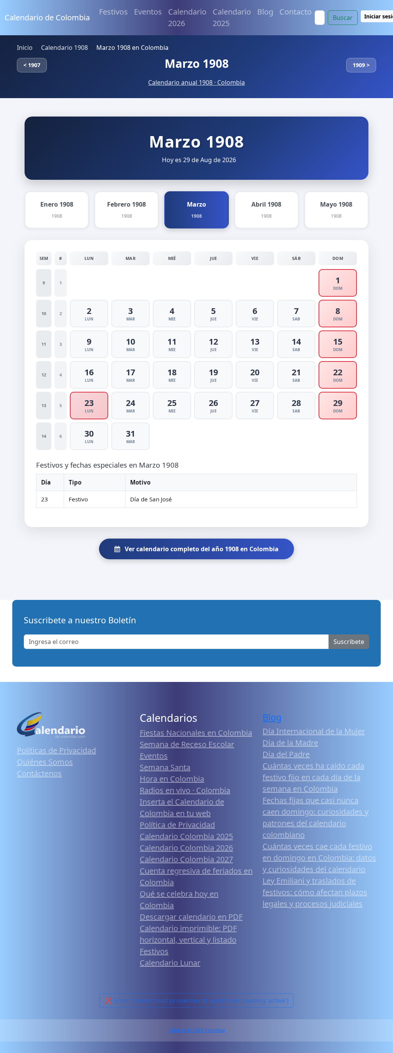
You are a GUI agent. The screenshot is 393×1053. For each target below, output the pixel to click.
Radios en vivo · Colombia (185, 790)
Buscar (343, 17)
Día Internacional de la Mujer (314, 731)
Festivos (113, 12)
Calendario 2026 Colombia (196, 1030)
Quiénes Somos (45, 762)
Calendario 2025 (232, 17)
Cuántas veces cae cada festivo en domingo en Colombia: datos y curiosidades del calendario (319, 857)
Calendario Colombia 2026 (186, 848)
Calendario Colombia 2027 (186, 859)
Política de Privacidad (177, 825)
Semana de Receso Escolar (187, 744)
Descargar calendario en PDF (191, 917)
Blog (265, 12)
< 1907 (31, 65)
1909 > (361, 65)
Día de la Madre (290, 743)
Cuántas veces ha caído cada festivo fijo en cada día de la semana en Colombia (313, 777)
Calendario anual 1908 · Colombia (196, 82)
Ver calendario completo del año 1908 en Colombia (201, 549)
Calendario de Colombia (47, 17)
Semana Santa (165, 767)
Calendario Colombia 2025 (186, 836)
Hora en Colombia (172, 779)
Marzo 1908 (197, 63)
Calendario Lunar (170, 963)
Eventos (148, 12)
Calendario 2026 (187, 17)
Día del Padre (286, 754)
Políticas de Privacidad (56, 750)
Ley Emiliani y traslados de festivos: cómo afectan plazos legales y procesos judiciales (315, 892)
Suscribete (349, 641)
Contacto (295, 12)
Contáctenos (39, 773)
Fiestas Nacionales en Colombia (196, 733)
